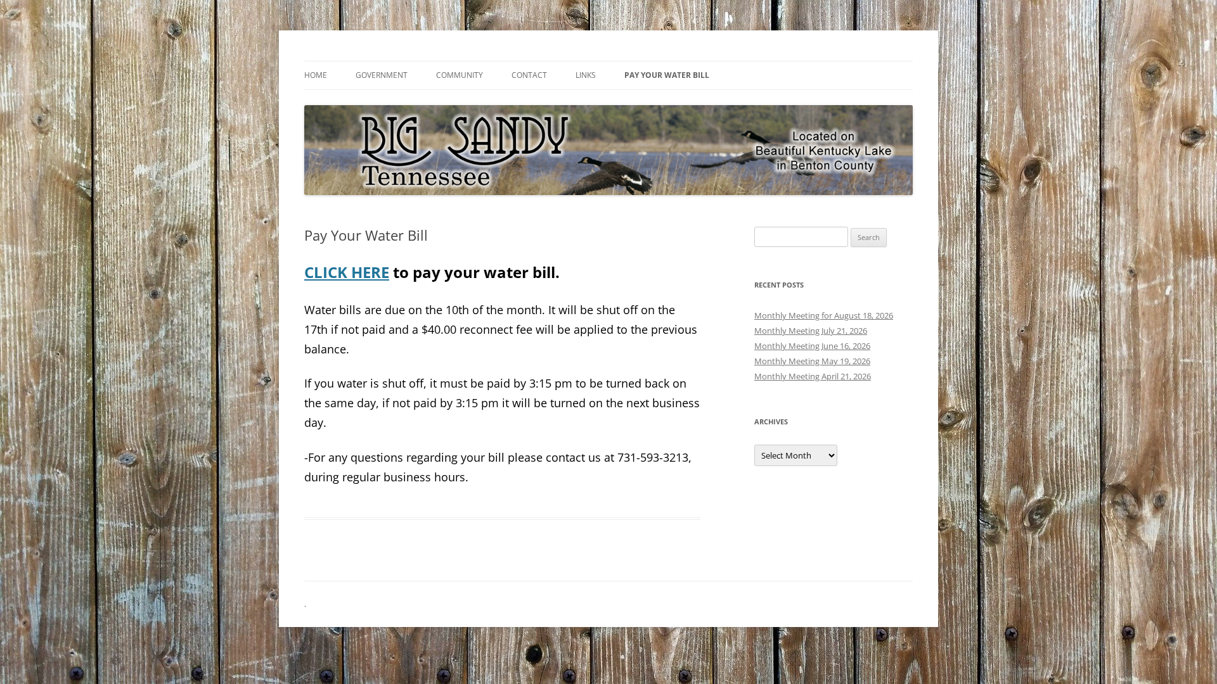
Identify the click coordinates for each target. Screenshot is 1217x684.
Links (586, 75)
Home (315, 75)
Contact (529, 75)
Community (459, 75)
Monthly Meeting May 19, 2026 (812, 361)
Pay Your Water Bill (666, 75)
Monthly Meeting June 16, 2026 (812, 346)
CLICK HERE (346, 272)
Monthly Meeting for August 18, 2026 (823, 315)
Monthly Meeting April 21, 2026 (812, 376)
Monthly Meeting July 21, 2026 (810, 330)
